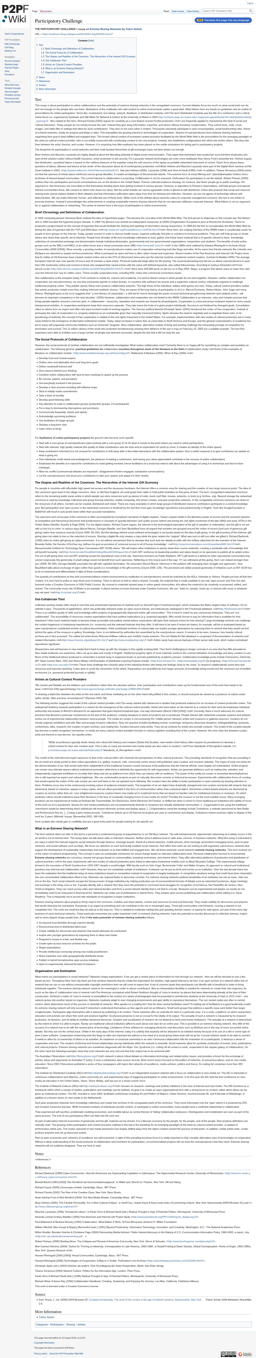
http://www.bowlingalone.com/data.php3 (189, 1241)
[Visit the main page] (15, 14)
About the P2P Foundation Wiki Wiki (66, 1353)
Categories (42, 1324)
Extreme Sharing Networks (105, 29)
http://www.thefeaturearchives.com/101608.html (174, 1260)
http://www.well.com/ (149, 245)
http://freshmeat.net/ (230, 608)
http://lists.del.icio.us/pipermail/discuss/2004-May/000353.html (86, 268)
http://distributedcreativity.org (104, 1073)
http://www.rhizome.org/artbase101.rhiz (83, 640)
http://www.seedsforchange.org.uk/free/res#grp (100, 353)
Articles (81, 1324)
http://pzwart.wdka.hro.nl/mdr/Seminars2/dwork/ (88, 170)
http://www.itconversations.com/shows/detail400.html (203, 544)
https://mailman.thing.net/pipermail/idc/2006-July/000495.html (76, 34)
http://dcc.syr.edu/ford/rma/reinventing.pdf (59, 1236)
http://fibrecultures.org (83, 1056)
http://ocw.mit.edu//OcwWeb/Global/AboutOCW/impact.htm (96, 552)
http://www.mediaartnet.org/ (128, 640)
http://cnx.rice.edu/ (58, 664)
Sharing (70, 1324)
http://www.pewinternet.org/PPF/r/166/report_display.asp (163, 1216)
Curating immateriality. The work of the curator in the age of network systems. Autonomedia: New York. (145, 1299)
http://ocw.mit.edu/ (162, 660)
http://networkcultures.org (98, 1086)
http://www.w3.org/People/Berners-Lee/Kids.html (130, 229)
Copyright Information (44, 1343)
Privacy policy (40, 1353)
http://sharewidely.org (190, 660)
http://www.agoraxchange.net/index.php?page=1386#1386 (109, 689)
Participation (57, 1324)
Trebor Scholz (134, 29)
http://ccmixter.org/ (66, 592)
